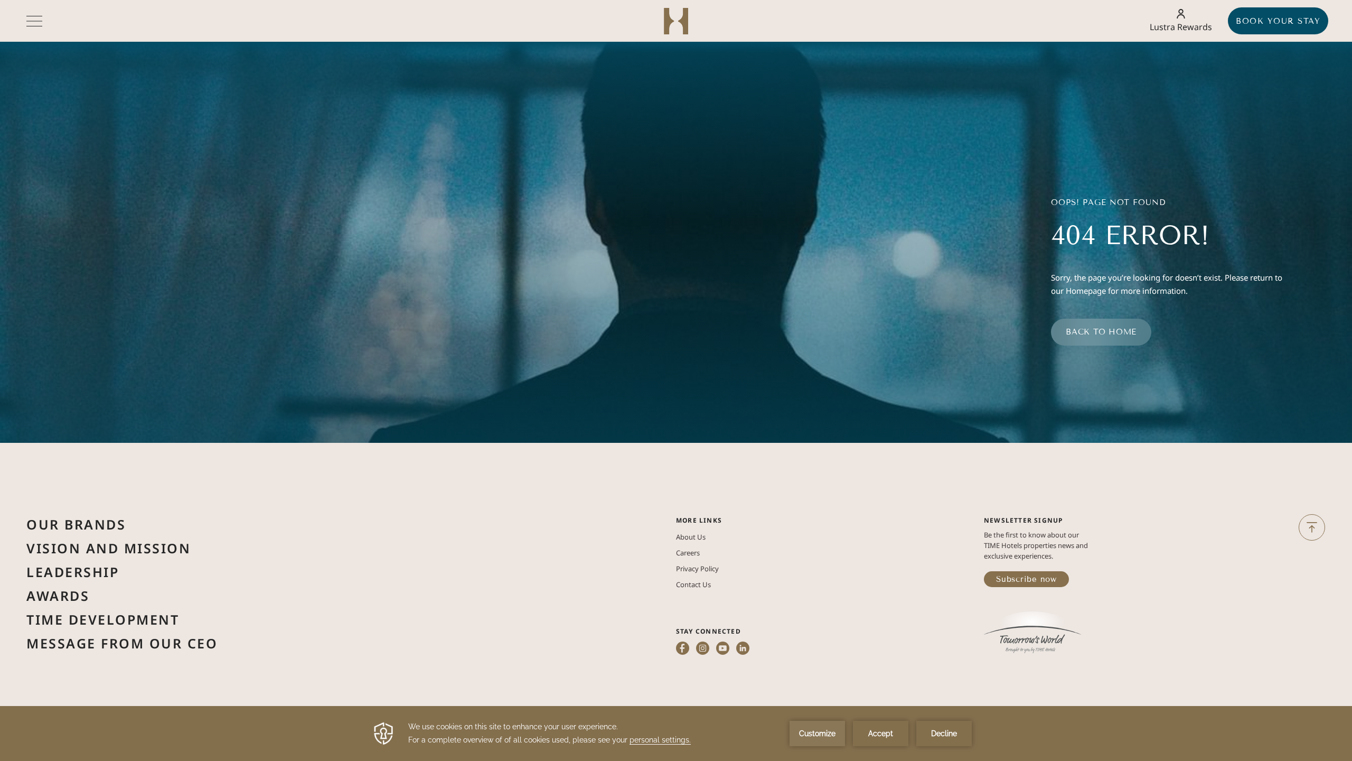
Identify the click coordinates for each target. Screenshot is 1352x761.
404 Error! (1130, 235)
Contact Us (693, 584)
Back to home (1101, 332)
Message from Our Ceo (122, 643)
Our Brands (76, 524)
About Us (691, 537)
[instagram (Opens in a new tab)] (702, 649)
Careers (688, 553)
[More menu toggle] (34, 21)
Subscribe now (1026, 579)
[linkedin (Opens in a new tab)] (742, 649)
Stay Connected (708, 631)
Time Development (102, 619)
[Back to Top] (1312, 527)
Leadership (72, 572)
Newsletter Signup (1023, 520)
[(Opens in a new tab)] (1032, 633)
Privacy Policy (697, 568)
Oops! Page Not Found (1108, 202)
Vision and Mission (108, 548)
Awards (57, 596)
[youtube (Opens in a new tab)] (722, 649)
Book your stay (1278, 21)
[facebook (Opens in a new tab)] (682, 649)
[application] (676, 733)
